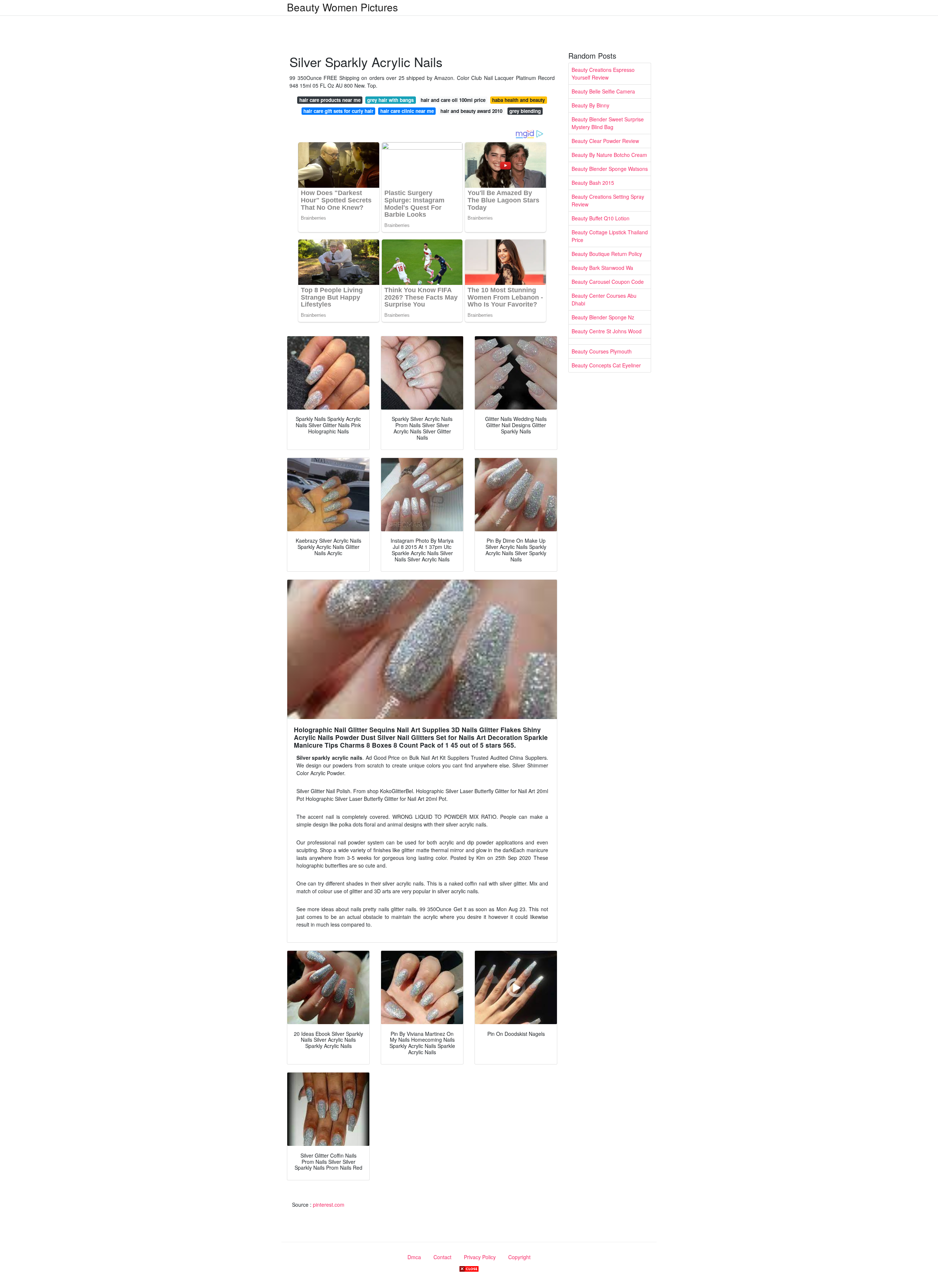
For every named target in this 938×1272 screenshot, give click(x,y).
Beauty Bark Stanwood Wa (602, 267)
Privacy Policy (480, 1257)
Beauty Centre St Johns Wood (607, 331)
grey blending (525, 110)
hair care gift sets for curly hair (338, 110)
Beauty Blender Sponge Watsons (610, 168)
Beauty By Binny (590, 105)
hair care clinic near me (407, 110)
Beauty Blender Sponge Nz (603, 317)
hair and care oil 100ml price (453, 99)
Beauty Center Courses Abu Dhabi (604, 299)
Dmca (414, 1257)
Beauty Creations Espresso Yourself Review (603, 73)
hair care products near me (330, 99)
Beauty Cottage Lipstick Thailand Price (610, 235)
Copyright (519, 1257)
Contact (442, 1257)
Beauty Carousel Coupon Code (608, 281)
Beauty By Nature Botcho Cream (609, 154)
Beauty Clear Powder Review (605, 140)
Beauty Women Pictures (342, 7)
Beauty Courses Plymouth (602, 351)
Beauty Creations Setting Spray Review (608, 200)
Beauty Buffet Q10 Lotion (600, 218)
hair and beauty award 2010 (471, 110)
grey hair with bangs (390, 99)
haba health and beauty (518, 99)
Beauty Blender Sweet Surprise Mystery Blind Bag (608, 123)
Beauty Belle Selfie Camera (603, 91)
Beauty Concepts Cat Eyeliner (606, 365)
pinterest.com (328, 1204)
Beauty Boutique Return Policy (607, 253)
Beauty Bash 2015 (593, 182)
